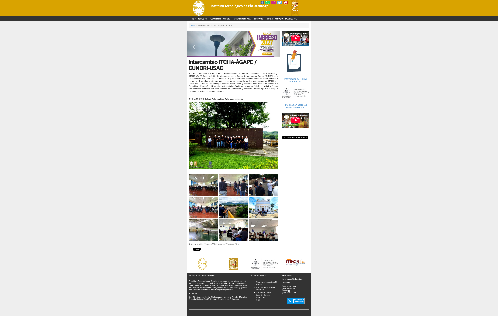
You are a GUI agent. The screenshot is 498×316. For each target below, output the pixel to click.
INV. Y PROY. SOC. (291, 19)
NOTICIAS (270, 19)
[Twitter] (279, 2)
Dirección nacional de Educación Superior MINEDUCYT (263, 294)
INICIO (193, 19)
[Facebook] (262, 2)
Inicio (193, 26)
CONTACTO (279, 19)
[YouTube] (285, 2)
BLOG (258, 300)
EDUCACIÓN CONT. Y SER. (242, 19)
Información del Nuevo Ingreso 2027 (295, 80)
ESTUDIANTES (258, 19)
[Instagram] (273, 2)
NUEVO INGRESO (215, 19)
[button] (194, 44)
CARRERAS (226, 19)
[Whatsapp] (267, 2)
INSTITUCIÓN (202, 19)
